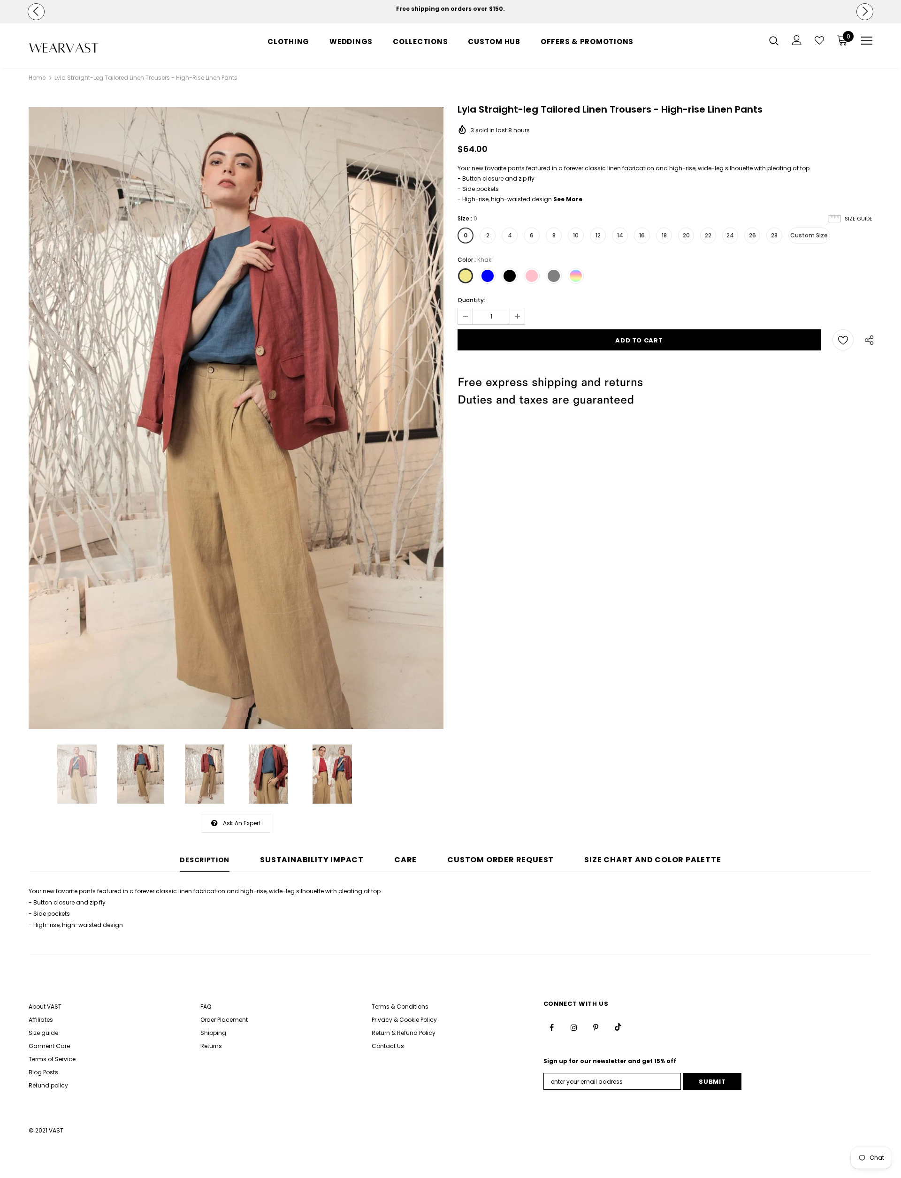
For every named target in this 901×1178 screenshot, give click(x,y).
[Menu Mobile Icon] (866, 40)
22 (708, 235)
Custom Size (809, 235)
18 (664, 235)
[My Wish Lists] (819, 40)
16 (642, 235)
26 (752, 235)
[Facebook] (551, 1026)
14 (620, 235)
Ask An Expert (242, 823)
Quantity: (471, 300)
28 (774, 235)
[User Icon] (797, 40)
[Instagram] (573, 1026)
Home (37, 78)
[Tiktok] (618, 1026)
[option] (450, 9)
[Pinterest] (596, 1026)
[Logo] (84, 48)
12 (598, 235)
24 (730, 235)
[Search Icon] (774, 40)
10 (576, 235)
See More (567, 199)
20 (686, 235)
